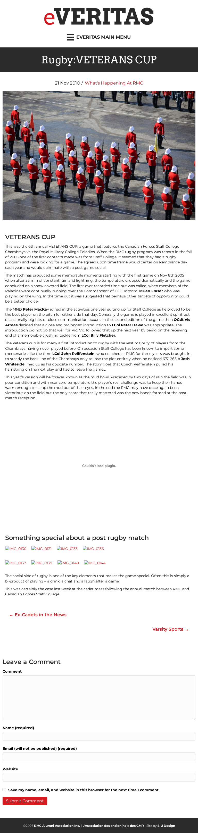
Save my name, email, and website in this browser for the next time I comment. (84, 790)
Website (10, 769)
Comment (12, 671)
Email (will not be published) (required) (40, 748)
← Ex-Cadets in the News (38, 614)
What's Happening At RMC (114, 83)
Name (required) (18, 728)
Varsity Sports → (170, 629)
